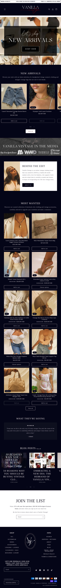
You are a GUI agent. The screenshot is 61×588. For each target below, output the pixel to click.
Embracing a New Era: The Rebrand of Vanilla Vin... (42, 475)
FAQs (49, 544)
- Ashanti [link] (30, 436)
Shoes (12, 542)
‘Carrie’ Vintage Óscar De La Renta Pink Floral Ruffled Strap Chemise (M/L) (44, 395)
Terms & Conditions (49, 556)
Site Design (52, 583)
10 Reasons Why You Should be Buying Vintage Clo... (14, 475)
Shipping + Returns (49, 539)
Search (49, 536)
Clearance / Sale (12, 550)
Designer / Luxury (12, 552)
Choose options (44, 287)
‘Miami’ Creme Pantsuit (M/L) (17, 279)
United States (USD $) (11, 582)
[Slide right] (34, 127)
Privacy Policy (49, 554)
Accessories (12, 544)
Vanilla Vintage (41, 583)
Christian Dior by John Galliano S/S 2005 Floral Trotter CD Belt (16, 318)
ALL (12, 536)
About (49, 542)
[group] (30, 41)
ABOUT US (28, 185)
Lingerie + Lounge (12, 547)
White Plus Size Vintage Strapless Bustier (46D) (16, 357)
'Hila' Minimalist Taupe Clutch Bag (44, 241)
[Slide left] (27, 127)
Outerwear (12, 539)
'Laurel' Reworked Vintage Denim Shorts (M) (14, 112)
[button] (5, 9)
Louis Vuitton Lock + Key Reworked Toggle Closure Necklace (17, 241)
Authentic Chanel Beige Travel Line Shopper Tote (16, 395)
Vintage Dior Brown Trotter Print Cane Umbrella (44, 318)
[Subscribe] (43, 517)
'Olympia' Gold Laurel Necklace (42, 111)
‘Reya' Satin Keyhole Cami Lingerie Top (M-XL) (44, 357)
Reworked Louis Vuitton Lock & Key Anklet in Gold (44, 280)
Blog (49, 547)
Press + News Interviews (49, 551)
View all (30, 131)
